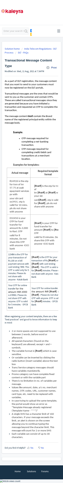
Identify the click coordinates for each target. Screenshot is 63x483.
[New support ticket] (30, 30)
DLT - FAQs (23, 52)
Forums (44, 471)
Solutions (31, 471)
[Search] (26, 31)
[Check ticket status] (30, 34)
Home (17, 471)
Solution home (12, 48)
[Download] (25, 245)
